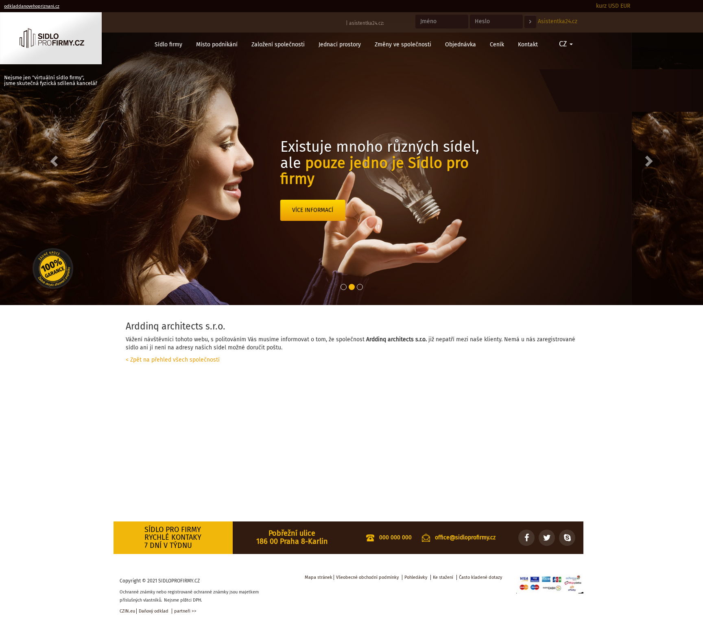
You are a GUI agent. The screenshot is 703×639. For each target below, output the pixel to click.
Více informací (384, 225)
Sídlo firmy (168, 44)
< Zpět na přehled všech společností (173, 359)
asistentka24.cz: (366, 23)
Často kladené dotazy (480, 577)
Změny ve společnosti (403, 44)
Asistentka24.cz (557, 21)
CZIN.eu (127, 611)
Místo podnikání (217, 44)
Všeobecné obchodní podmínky (367, 577)
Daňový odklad (153, 611)
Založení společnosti (278, 44)
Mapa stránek (318, 577)
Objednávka (460, 44)
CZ (564, 43)
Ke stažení (443, 577)
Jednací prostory (340, 44)
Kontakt (528, 44)
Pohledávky (415, 577)
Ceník (497, 44)
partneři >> (185, 611)
